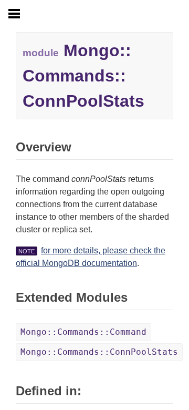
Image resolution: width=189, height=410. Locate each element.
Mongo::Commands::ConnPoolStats (99, 352)
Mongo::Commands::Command (83, 332)
